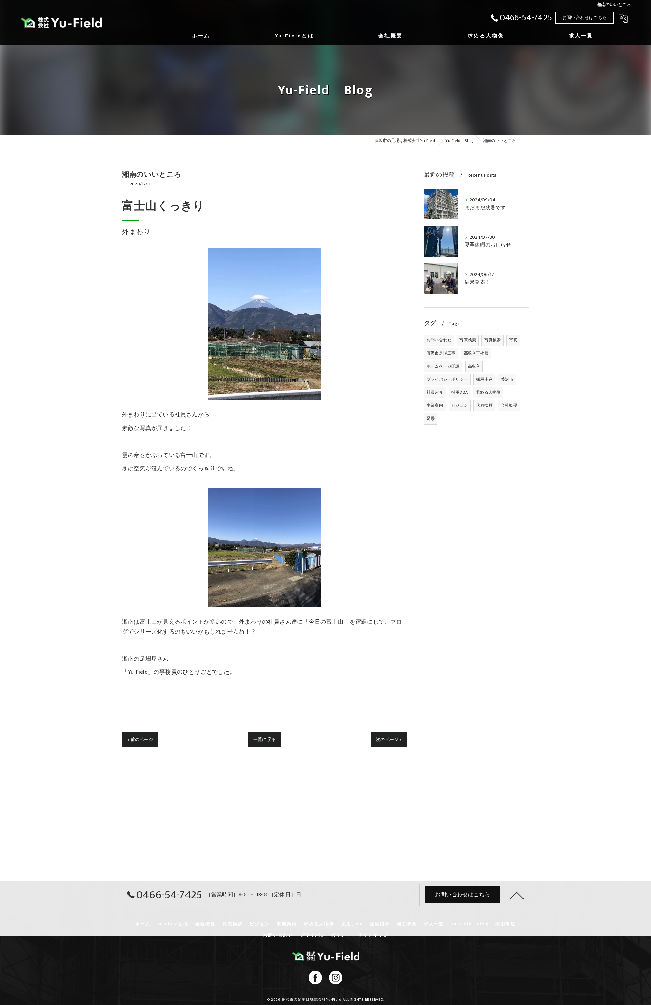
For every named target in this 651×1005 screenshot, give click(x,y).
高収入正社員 (476, 353)
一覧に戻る (264, 739)
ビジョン (459, 405)
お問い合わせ (439, 340)
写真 (513, 340)
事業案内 (435, 405)
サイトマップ (373, 935)
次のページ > (388, 739)
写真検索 (467, 340)
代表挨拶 (484, 405)
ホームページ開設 (443, 366)
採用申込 (484, 379)
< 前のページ (140, 739)
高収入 (474, 366)
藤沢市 (507, 379)
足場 (431, 418)
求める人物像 (488, 392)
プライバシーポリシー (447, 379)
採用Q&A (459, 392)
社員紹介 (435, 392)
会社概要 (509, 405)
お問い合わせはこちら (584, 17)
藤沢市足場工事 (441, 353)
